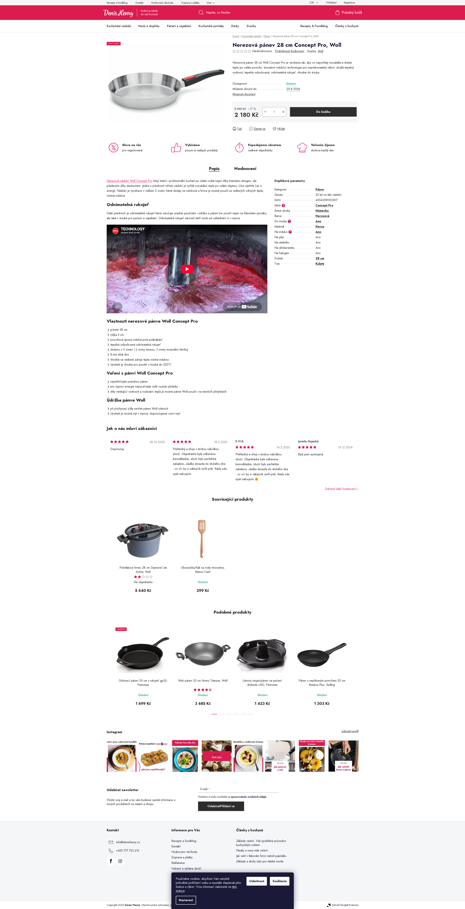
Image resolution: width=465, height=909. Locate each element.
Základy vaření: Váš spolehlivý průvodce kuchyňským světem (261, 843)
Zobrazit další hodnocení (340, 489)
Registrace (349, 2)
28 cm (320, 258)
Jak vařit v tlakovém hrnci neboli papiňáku (261, 856)
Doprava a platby (190, 3)
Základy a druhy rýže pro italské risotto (260, 861)
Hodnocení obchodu (162, 3)
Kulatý (320, 264)
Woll (320, 51)
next (355, 670)
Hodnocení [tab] (245, 168)
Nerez (320, 226)
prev (110, 670)
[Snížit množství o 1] (265, 111)
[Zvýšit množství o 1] (283, 111)
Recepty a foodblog (117, 3)
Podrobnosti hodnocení (289, 51)
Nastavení (186, 900)
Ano (318, 221)
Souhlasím (280, 881)
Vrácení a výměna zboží (186, 868)
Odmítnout (256, 881)
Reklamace (178, 863)
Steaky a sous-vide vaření (252, 850)
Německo (322, 211)
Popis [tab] (214, 168)
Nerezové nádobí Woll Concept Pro (129, 181)
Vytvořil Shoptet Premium (345, 905)
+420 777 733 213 (127, 850)
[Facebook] (111, 861)
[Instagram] (120, 861)
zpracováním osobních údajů (248, 797)
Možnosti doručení (244, 94)
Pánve (320, 189)
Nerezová (322, 216)
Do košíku (323, 112)
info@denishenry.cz (128, 842)
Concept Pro (324, 205)
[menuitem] (118, 26)
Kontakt (139, 3)
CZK (312, 2)
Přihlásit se (227, 806)
